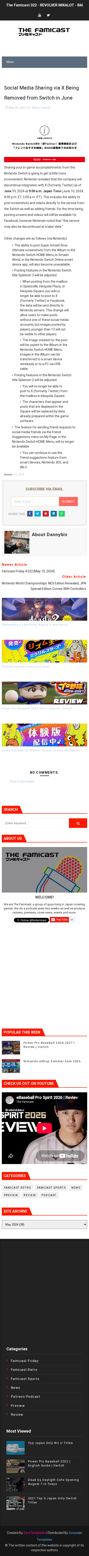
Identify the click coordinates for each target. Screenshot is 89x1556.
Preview (11, 1195)
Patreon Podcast (25, 1396)
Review (30, 1195)
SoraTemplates (35, 1533)
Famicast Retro (17, 1187)
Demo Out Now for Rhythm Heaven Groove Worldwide (41, 750)
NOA (21, 474)
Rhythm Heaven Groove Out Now (25, 666)
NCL (15, 474)
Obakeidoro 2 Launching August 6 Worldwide (35, 624)
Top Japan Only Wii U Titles (50, 1443)
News (35, 107)
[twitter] (48, 15)
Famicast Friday (25, 1361)
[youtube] (39, 15)
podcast (49, 1195)
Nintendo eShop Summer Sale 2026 (52, 1061)
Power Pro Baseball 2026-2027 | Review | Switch (37, 708)
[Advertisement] (45, 73)
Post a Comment (22, 781)
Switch (45, 107)
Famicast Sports (51, 1187)
